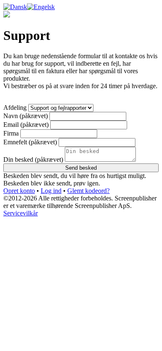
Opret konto (19, 190)
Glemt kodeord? (88, 190)
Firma (11, 133)
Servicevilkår (20, 213)
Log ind (51, 190)
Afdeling (15, 107)
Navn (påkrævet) (25, 115)
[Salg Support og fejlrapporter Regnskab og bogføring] (60, 107)
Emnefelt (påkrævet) (30, 142)
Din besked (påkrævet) (33, 159)
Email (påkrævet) (26, 124)
